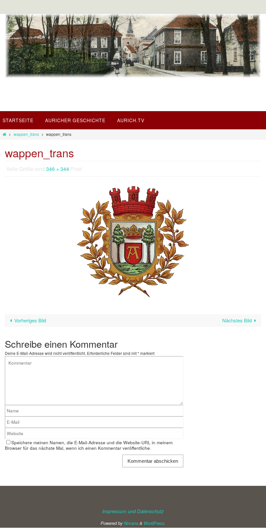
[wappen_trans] (133, 240)
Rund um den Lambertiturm (91, 101)
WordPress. (155, 521)
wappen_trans (26, 134)
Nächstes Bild (237, 318)
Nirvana (131, 521)
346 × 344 (57, 168)
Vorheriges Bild (30, 318)
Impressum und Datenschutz (133, 509)
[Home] (4, 134)
